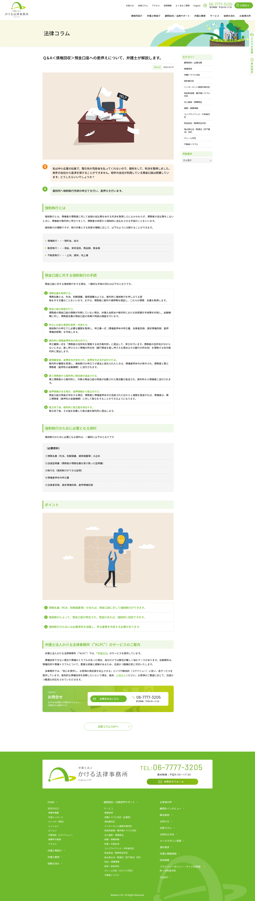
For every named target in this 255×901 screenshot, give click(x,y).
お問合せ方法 (167, 834)
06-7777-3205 (148, 697)
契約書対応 (189, 80)
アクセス (156, 5)
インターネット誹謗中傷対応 (197, 87)
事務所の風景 (54, 839)
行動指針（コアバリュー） (61, 835)
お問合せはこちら (109, 698)
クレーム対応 (190, 138)
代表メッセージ (55, 817)
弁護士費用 (200, 15)
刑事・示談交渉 (111, 843)
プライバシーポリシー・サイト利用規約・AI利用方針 (180, 868)
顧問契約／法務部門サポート (119, 802)
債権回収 (157, 67)
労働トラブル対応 (192, 74)
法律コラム (143, 5)
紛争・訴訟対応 (111, 866)
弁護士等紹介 (153, 15)
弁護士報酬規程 (168, 853)
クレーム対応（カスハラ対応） (119, 870)
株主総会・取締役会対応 (195, 123)
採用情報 (168, 5)
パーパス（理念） (56, 821)
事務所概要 (53, 812)
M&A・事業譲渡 (111, 861)
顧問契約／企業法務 (193, 62)
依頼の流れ (229, 15)
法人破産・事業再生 (193, 102)
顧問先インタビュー (170, 808)
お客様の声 (166, 802)
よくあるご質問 (183, 5)
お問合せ (121, 675)
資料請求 (164, 847)
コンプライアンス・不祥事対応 (197, 115)
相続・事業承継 (191, 108)
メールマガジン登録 (170, 840)
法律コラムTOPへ (108, 726)
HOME (51, 802)
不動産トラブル (191, 144)
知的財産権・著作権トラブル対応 (197, 94)
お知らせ (130, 5)
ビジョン (52, 830)
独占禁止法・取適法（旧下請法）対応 (197, 130)
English (197, 5)
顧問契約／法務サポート (177, 15)
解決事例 (164, 815)
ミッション (53, 826)
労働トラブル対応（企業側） (118, 817)
